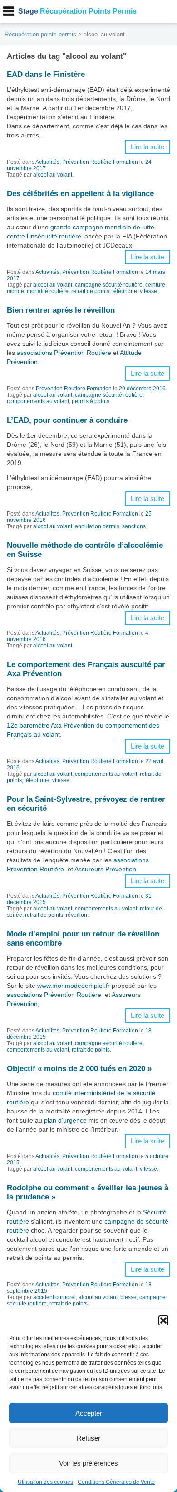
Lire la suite (147, 147)
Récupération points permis (40, 34)
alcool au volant (52, 175)
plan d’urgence (65, 1120)
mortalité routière (48, 291)
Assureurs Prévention (105, 869)
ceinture (155, 285)
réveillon (76, 915)
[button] (163, 1320)
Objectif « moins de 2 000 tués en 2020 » (79, 1068)
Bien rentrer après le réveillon (61, 310)
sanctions (134, 526)
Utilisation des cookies (45, 1482)
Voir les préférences (88, 1463)
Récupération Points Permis (77, 11)
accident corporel (54, 1297)
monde (15, 291)
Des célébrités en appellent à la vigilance (80, 193)
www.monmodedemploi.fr (73, 985)
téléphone (124, 291)
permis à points (90, 401)
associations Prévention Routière (64, 352)
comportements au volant (38, 401)
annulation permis (97, 526)
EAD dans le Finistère (46, 74)
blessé (128, 1297)
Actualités (47, 162)
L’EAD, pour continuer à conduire (67, 420)
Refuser (88, 1438)
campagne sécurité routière (109, 285)
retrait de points (90, 291)
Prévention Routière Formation (100, 162)
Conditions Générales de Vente (116, 1482)
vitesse (148, 291)
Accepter (88, 1413)
